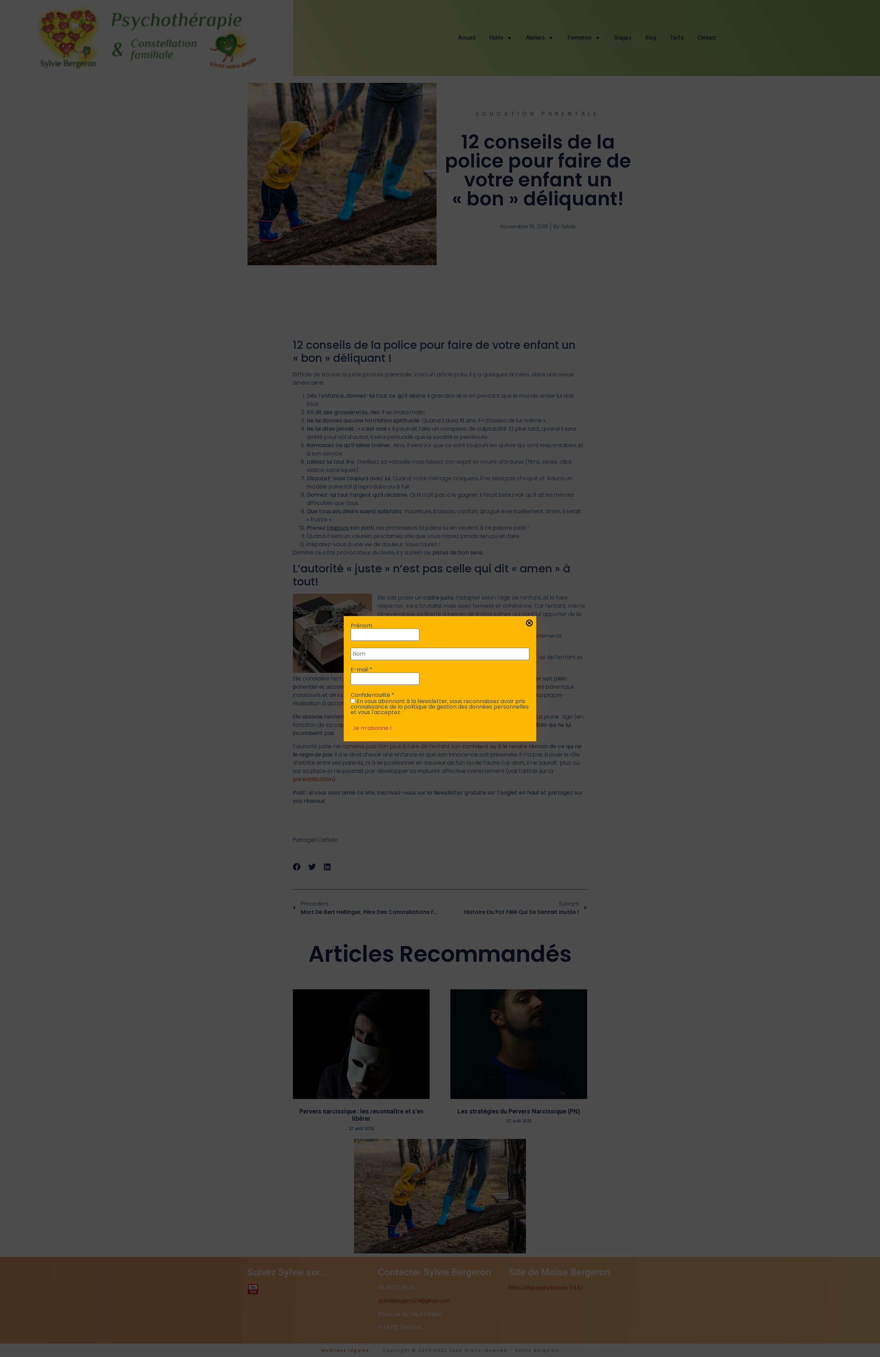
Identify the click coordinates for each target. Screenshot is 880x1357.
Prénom (361, 625)
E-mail (361, 669)
